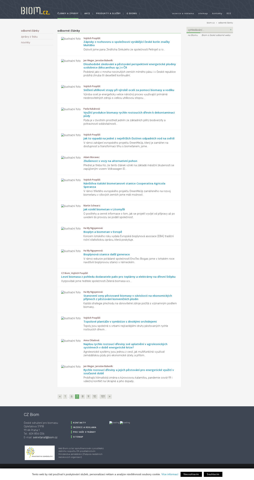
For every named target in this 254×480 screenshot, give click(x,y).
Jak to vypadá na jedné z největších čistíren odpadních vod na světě (129, 138)
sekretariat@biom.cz (45, 437)
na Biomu (193, 35)
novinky (25, 42)
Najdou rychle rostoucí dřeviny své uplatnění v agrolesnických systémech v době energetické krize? (125, 345)
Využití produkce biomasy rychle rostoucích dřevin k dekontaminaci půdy (129, 114)
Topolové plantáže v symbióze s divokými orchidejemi (120, 321)
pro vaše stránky (84, 431)
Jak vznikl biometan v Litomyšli (104, 209)
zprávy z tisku (29, 36)
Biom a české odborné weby (216, 35)
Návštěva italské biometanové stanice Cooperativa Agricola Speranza (124, 185)
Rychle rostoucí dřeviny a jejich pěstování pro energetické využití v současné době (128, 371)
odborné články (225, 23)
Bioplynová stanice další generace (106, 254)
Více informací (169, 474)
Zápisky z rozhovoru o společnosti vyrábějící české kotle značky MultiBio (126, 43)
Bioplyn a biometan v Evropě (102, 232)
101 (103, 396)
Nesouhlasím (191, 474)
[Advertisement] (210, 62)
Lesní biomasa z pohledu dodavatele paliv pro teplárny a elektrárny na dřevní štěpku (118, 276)
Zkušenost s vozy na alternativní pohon (110, 161)
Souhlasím (213, 474)
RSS (229, 13)
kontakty (217, 13)
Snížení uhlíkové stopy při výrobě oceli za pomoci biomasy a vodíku (128, 90)
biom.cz (211, 23)
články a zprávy (67, 13)
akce (87, 13)
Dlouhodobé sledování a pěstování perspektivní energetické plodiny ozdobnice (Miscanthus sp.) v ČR (129, 65)
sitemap (203, 13)
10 (94, 396)
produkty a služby (108, 13)
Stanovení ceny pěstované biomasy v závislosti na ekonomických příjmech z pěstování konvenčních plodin (127, 297)
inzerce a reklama (183, 13)
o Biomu (132, 13)
